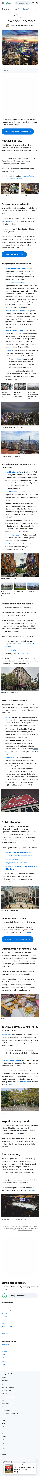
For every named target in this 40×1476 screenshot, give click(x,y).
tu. (6, 1056)
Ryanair (4, 1384)
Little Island (25, 1082)
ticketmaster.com (29, 1190)
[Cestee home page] (9, 3)
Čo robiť (26, 9)
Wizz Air (4, 1407)
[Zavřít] (36, 1460)
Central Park (6, 1035)
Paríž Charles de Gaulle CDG (10, 1413)
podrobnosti (27, 932)
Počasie (4, 1323)
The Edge (9, 350)
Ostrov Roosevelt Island (11, 1060)
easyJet (4, 1400)
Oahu (3, 1358)
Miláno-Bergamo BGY (8, 1397)
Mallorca (4, 1440)
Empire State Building (14, 331)
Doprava (4, 1330)
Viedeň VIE (5, 1380)
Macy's (8, 717)
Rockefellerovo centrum (15, 283)
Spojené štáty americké (19, 15)
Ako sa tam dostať (7, 1326)
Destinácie (6, 15)
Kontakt (4, 1455)
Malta (3, 1420)
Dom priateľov (11, 650)
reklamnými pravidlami (25, 1230)
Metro (3, 1336)
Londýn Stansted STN (8, 1387)
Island (3, 1427)
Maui (3, 1348)
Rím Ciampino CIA (7, 1403)
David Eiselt (13, 26)
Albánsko (4, 1430)
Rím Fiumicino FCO (7, 1390)
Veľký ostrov (5, 1344)
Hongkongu (11, 221)
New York (5, 9)
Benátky (4, 1423)
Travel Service (6, 1410)
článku (18, 359)
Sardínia (4, 1394)
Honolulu (4, 1351)
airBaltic (4, 1377)
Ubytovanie (5, 1333)
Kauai (3, 1361)
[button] (2, 3)
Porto (3, 1443)
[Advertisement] (20, 95)
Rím (3, 1433)
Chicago (4, 1354)
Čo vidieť (15, 9)
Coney (16, 1133)
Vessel (10, 1084)
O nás (3, 1451)
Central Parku (23, 653)
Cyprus (4, 1436)
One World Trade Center (15, 311)
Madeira (4, 1417)
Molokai (4, 1364)
